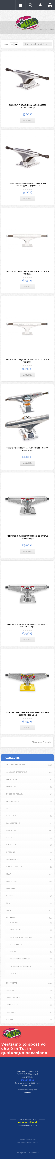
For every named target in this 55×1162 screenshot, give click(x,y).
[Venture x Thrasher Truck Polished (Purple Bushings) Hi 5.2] (27, 593)
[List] (12, 44)
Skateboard (43, 29)
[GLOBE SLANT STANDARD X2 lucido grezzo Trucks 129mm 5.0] (27, 79)
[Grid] (16, 44)
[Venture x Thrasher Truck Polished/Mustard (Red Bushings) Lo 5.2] (27, 681)
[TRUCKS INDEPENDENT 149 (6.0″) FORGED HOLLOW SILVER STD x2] (27, 416)
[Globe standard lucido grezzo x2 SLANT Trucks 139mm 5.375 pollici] (27, 157)
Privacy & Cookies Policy (27, 1139)
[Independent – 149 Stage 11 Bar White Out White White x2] (27, 328)
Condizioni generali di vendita (27, 1142)
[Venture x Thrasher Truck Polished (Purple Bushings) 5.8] (27, 505)
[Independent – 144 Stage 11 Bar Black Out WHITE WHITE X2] (27, 240)
